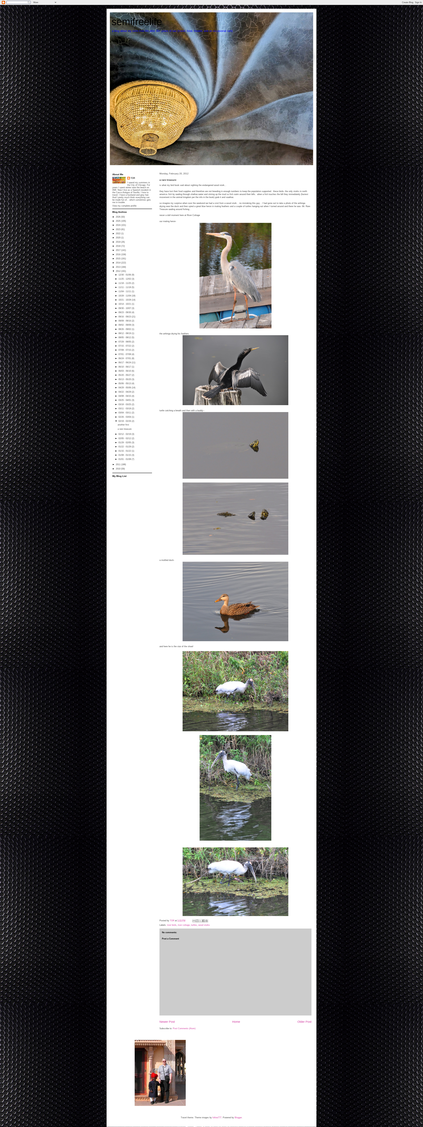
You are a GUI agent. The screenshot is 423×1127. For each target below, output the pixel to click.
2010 (118, 468)
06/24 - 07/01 (125, 358)
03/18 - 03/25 (125, 404)
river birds (171, 925)
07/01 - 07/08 (125, 354)
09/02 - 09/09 (125, 325)
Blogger (238, 1117)
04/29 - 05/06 (125, 387)
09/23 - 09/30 (125, 312)
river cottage (184, 925)
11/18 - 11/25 (125, 283)
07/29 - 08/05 (125, 341)
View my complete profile (124, 206)
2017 (118, 250)
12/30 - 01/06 (125, 275)
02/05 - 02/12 (125, 438)
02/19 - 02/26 (125, 421)
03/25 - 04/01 (125, 400)
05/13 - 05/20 (125, 379)
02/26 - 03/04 (125, 417)
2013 (118, 267)
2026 (118, 217)
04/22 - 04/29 (125, 392)
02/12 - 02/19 (125, 434)
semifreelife (137, 21)
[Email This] (194, 920)
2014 (118, 262)
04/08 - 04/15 (125, 396)
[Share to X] (200, 920)
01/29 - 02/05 (125, 442)
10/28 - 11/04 (125, 295)
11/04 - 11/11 (125, 291)
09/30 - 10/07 (125, 308)
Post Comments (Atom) (184, 1028)
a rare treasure (125, 429)
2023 (118, 229)
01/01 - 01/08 (125, 459)
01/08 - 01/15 (125, 455)
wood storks (204, 925)
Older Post (304, 1021)
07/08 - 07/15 (125, 350)
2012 (118, 271)
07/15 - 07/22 (125, 346)
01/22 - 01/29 (125, 446)
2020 (118, 237)
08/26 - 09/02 (125, 329)
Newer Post (167, 1021)
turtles (194, 925)
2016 (118, 254)
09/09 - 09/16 (125, 321)
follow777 (216, 1117)
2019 (118, 242)
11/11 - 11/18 (125, 287)
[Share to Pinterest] (206, 920)
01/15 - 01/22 (125, 451)
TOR (133, 178)
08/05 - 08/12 (125, 337)
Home (236, 1021)
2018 (118, 246)
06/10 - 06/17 (125, 367)
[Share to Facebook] (203, 920)
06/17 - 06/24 (125, 362)
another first (123, 424)
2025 (118, 221)
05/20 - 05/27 (125, 375)
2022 (118, 233)
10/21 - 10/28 (125, 300)
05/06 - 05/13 (125, 383)
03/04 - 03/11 (125, 412)
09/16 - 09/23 (125, 316)
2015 (118, 258)
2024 (118, 225)
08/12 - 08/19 (125, 333)
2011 (118, 464)
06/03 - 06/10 (125, 371)
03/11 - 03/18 (125, 408)
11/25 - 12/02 (125, 279)
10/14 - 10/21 (125, 304)
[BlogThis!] (197, 920)
